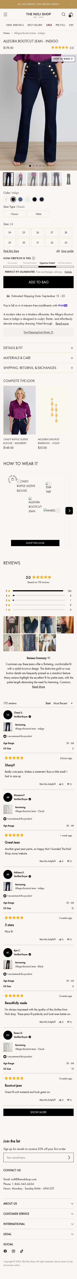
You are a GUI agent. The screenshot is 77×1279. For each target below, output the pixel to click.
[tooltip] (48, 658)
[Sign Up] (69, 1157)
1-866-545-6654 (23, 1184)
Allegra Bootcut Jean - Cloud (29, 811)
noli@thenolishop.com (24, 1179)
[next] (69, 510)
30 (23, 242)
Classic (14, 214)
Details (68, 271)
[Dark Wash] (41, 199)
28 (65, 232)
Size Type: (14, 207)
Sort (48, 703)
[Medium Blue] (20, 199)
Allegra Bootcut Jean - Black (29, 966)
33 (65, 242)
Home (6, 33)
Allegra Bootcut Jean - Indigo (29, 728)
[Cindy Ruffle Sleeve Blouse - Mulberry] (19, 410)
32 (51, 242)
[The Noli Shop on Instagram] (14, 1251)
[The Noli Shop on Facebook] (5, 1251)
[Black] (34, 199)
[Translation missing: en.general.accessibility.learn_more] (33, 258)
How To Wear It (63, 59)
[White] (6, 199)
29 (9, 242)
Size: (8, 224)
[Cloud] (27, 199)
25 (23, 232)
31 (37, 242)
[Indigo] (13, 199)
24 (9, 232)
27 (51, 232)
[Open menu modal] (5, 14)
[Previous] (5, 4)
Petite (38, 214)
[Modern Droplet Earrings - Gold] (54, 410)
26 (37, 232)
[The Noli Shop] (38, 14)
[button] (62, 48)
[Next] (71, 4)
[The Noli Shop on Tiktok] (22, 1251)
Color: (11, 193)
